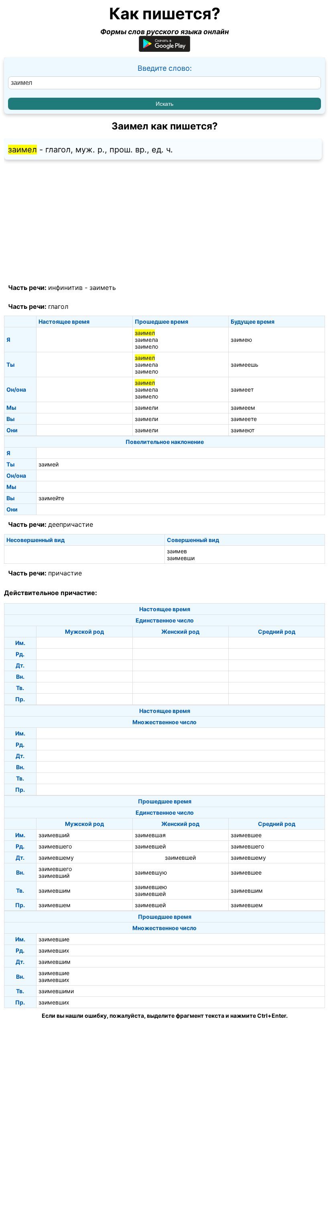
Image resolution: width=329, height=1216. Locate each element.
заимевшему (56, 857)
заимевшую (151, 872)
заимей (49, 464)
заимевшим (55, 890)
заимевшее (246, 835)
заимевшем (55, 905)
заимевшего (55, 846)
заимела (146, 339)
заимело (146, 346)
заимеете (244, 418)
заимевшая (150, 835)
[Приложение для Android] (164, 49)
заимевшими (56, 991)
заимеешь (244, 364)
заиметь (102, 287)
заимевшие (54, 939)
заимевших (54, 950)
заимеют (242, 430)
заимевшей (150, 846)
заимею (241, 339)
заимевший (54, 835)
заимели (146, 407)
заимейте (51, 498)
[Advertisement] (164, 222)
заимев (177, 551)
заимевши (181, 558)
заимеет (242, 389)
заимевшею (151, 886)
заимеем (243, 407)
